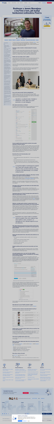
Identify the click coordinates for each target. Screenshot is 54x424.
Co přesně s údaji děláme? (20, 419)
